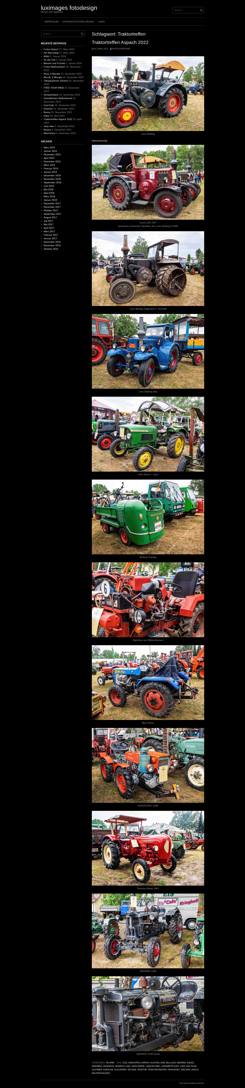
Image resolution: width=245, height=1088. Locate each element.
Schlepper (120, 1070)
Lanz (182, 1066)
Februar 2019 (51, 168)
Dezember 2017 (52, 203)
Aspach (145, 1063)
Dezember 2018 (52, 175)
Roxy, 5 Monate (52, 73)
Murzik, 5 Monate (53, 77)
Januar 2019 (50, 172)
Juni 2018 (49, 186)
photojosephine (121, 49)
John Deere (138, 1066)
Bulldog (171, 1063)
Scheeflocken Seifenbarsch (58, 98)
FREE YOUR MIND (54, 87)
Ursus (194, 1070)
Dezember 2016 (52, 242)
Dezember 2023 (52, 154)
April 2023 (49, 158)
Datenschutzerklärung (78, 21)
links (101, 21)
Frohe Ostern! (51, 49)
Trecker (185, 1070)
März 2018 (49, 196)
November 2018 (52, 179)
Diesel (190, 1063)
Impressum (51, 21)
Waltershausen (101, 1073)
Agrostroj (134, 1063)
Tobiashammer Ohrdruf (56, 80)
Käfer (46, 56)
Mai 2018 (49, 189)
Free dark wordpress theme (191, 1083)
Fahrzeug (108, 1066)
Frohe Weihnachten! (54, 66)
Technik (110, 1063)
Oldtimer (97, 1070)
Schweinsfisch (51, 94)
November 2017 (52, 207)
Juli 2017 (48, 221)
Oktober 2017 (51, 210)
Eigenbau (97, 1066)
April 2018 (49, 193)
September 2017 (52, 214)
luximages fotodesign (69, 7)
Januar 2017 (50, 238)
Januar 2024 (50, 151)
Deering (181, 1063)
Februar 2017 (51, 235)
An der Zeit (49, 59)
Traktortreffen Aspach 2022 (120, 42)
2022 (125, 1063)
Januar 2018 (50, 200)
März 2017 (49, 231)
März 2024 (49, 147)
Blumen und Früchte (54, 63)
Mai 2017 (49, 224)
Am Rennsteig (51, 52)
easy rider (49, 126)
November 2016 (52, 245)
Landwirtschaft (170, 1066)
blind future (50, 133)
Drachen (48, 108)
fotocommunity (99, 140)
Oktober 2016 (51, 249)
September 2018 (52, 182)
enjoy (46, 115)
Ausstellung (157, 1063)
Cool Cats (49, 105)
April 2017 (49, 228)
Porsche (108, 1070)
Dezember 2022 (52, 161)
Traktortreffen (157, 1070)
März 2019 (49, 165)
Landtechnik (153, 1066)
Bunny (47, 112)
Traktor (142, 1070)
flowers (47, 129)
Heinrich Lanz (122, 1066)
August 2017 (50, 217)
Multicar (191, 1066)
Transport (174, 1070)
